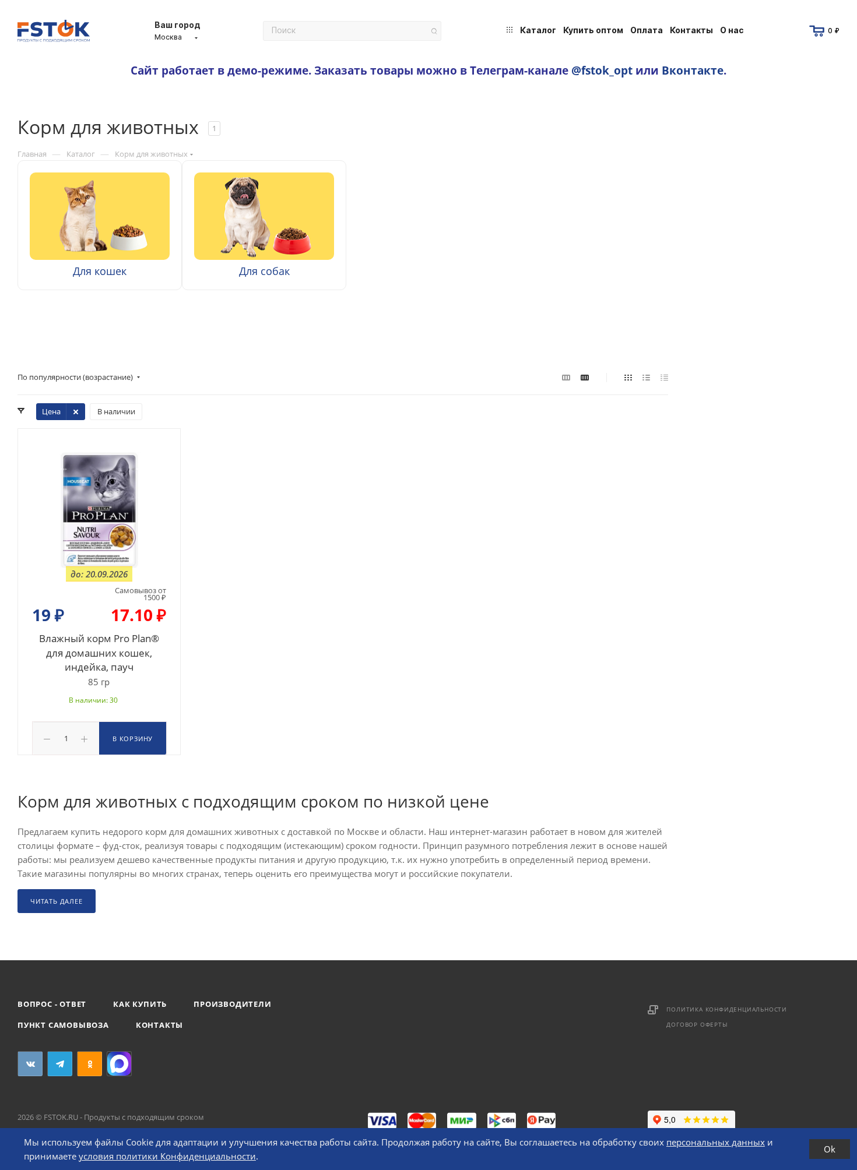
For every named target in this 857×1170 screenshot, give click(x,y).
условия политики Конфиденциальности (167, 1156)
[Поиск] (434, 31)
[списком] (646, 377)
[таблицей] (664, 377)
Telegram (59, 1063)
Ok (829, 1149)
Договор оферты (697, 1024)
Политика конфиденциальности (726, 1009)
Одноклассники (89, 1063)
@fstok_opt (602, 70)
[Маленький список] (566, 377)
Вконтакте (692, 70)
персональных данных (715, 1142)
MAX (119, 1063)
